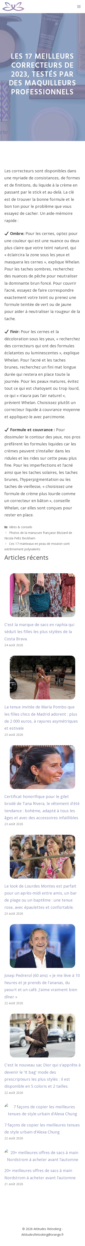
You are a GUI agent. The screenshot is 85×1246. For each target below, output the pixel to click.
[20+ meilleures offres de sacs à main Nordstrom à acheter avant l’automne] (42, 1159)
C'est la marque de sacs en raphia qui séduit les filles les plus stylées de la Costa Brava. (39, 631)
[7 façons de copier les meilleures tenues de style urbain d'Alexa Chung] (42, 1113)
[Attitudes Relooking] (13, 6)
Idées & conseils (20, 527)
